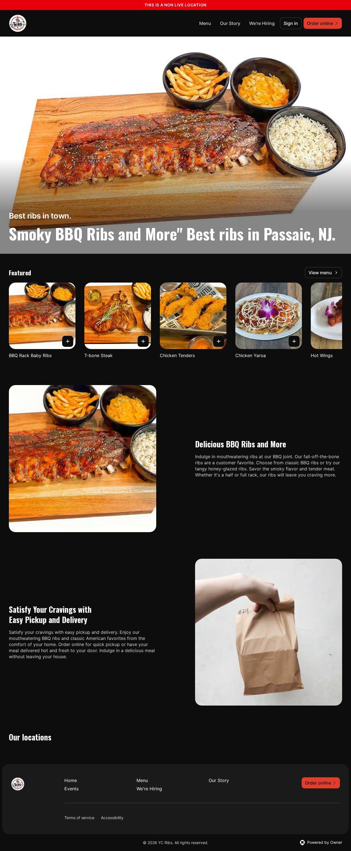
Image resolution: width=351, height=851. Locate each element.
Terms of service (79, 817)
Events (71, 788)
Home (70, 780)
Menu (205, 23)
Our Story (230, 23)
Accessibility (112, 817)
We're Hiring (262, 23)
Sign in (291, 23)
